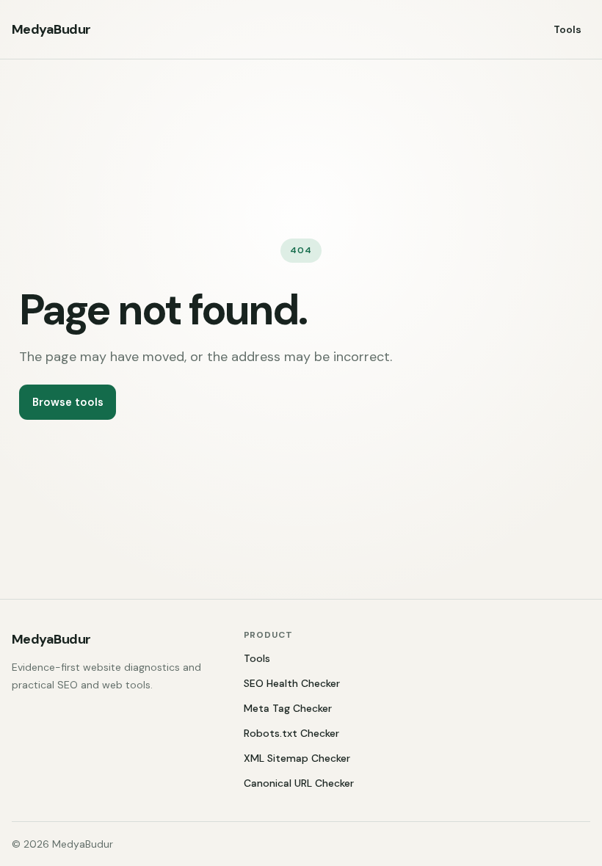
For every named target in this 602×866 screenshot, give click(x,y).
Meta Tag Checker (288, 708)
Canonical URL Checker (299, 783)
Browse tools (68, 402)
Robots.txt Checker (291, 733)
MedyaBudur (51, 29)
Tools (567, 29)
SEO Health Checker (292, 683)
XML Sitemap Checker (297, 758)
